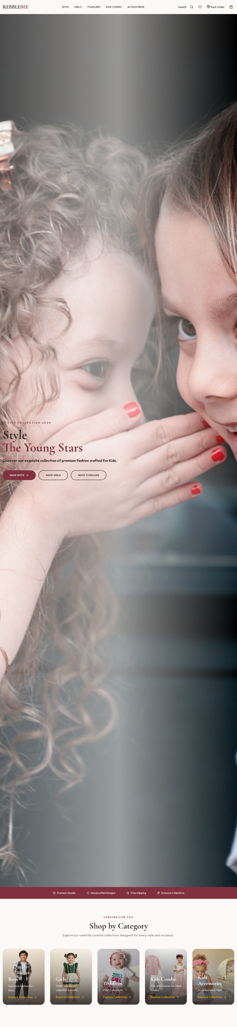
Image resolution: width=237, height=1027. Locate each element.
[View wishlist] (200, 7)
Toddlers (93, 7)
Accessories (136, 7)
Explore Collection (20, 997)
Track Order (217, 7)
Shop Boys (17, 475)
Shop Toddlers (88, 475)
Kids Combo (114, 7)
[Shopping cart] (231, 7)
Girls (78, 7)
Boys (65, 7)
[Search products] (192, 7)
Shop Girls (53, 475)
